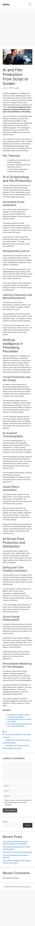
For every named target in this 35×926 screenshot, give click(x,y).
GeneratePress (26, 887)
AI (6, 732)
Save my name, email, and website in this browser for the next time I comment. (18, 802)
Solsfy (6, 4)
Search (5, 822)
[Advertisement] (17, 28)
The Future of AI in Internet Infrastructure (17, 852)
